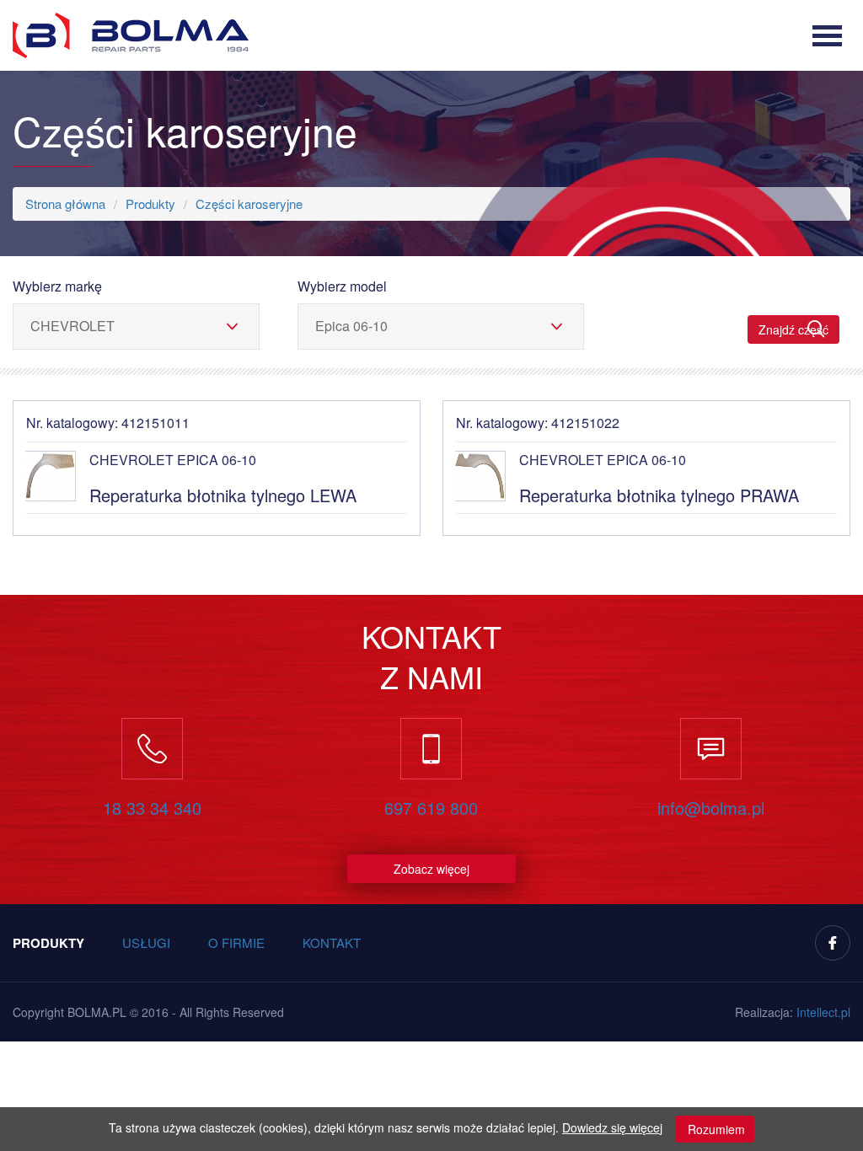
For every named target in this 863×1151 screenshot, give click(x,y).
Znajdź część (793, 329)
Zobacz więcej (431, 868)
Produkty (150, 203)
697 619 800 (431, 808)
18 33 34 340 (152, 808)
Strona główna (65, 203)
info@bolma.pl (710, 808)
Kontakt (332, 942)
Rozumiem (714, 1129)
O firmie (236, 942)
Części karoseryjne (249, 203)
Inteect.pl (823, 1012)
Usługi (146, 942)
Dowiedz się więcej (612, 1127)
